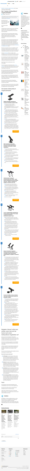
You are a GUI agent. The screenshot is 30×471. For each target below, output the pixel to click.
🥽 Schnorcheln (17, 450)
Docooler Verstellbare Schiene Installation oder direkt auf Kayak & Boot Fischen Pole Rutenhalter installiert (11, 296)
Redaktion (6, 395)
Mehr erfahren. (8, 18)
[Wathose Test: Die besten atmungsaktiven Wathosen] (16, 412)
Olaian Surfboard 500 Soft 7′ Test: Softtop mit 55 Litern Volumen (27, 73)
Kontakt (24, 453)
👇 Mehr (8, 3)
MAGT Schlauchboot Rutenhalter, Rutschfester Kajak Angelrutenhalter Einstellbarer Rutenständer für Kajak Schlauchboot (10, 146)
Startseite (2, 8)
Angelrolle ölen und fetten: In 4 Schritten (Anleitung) (10, 418)
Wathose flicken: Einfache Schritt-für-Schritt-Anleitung (3, 418)
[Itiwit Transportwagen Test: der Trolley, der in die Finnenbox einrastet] (22, 90)
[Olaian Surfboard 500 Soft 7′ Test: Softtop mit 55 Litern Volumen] (22, 72)
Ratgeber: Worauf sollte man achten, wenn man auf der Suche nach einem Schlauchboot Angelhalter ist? (25, 36)
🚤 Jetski (10, 453)
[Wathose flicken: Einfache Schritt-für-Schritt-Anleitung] (3, 412)
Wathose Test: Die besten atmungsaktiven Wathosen (17, 417)
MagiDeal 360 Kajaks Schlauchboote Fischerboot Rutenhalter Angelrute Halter (11, 102)
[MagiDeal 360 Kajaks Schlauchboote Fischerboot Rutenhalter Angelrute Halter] (10, 96)
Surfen (17, 454)
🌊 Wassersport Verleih (10, 1)
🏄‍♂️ (15, 454)
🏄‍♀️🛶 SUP (16, 1)
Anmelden (17, 434)
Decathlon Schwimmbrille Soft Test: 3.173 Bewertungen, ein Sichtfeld (27, 56)
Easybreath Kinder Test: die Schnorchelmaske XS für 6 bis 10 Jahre (27, 65)
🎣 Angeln (24, 1)
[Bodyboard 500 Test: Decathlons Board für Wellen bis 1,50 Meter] (22, 81)
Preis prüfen (16, 165)
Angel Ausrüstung (11, 8)
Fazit (22, 39)
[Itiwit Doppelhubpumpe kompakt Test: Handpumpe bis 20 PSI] (22, 99)
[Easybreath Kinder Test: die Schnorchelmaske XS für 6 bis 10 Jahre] (22, 64)
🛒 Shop (13, 3)
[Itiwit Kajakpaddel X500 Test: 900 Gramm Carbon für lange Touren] (22, 46)
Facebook (2, 458)
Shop (24, 450)
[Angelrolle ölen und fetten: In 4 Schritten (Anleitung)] (10, 412)
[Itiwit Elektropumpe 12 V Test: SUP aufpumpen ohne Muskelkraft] (22, 108)
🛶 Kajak (20, 1)
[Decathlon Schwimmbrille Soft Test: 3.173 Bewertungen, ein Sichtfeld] (22, 55)
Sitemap (24, 454)
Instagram (2, 455)
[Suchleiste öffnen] (7, 6)
